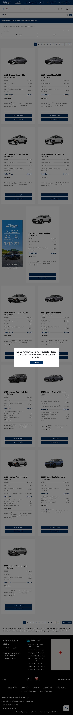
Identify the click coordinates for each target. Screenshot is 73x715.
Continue (36, 362)
